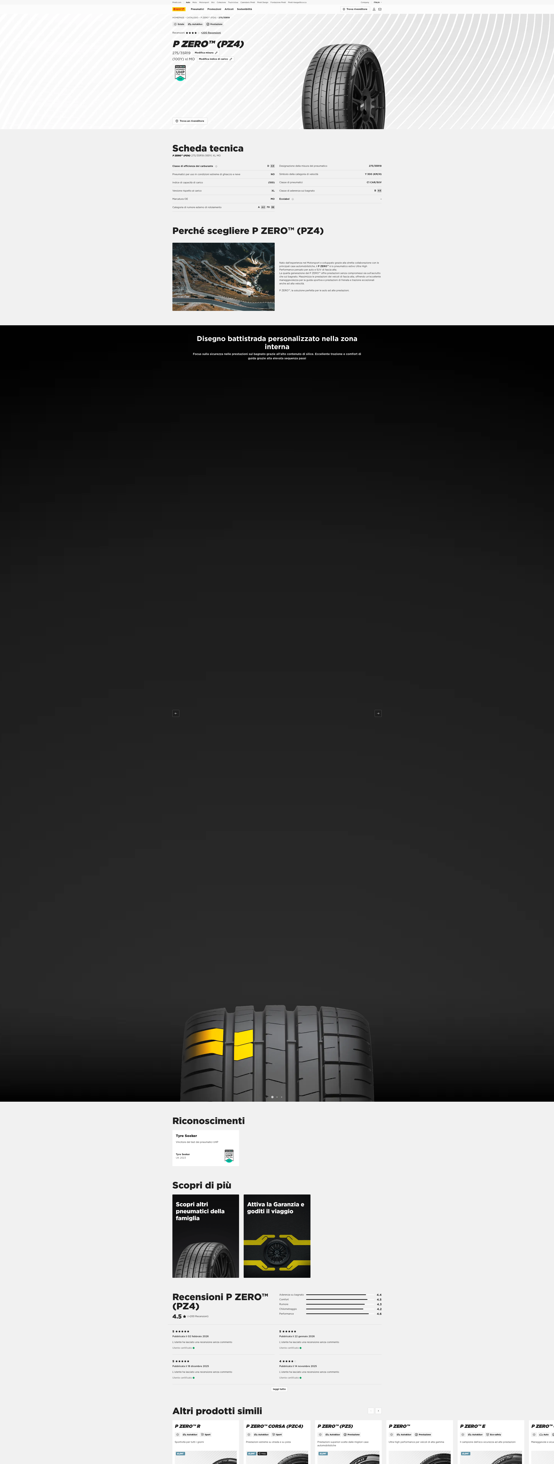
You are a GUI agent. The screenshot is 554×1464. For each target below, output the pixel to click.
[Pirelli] (181, 9)
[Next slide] (378, 1411)
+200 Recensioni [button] (211, 32)
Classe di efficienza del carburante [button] (192, 166)
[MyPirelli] (374, 9)
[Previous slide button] (175, 713)
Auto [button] (188, 2)
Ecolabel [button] (284, 199)
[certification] (229, 1156)
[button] (279, 1389)
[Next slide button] (378, 713)
